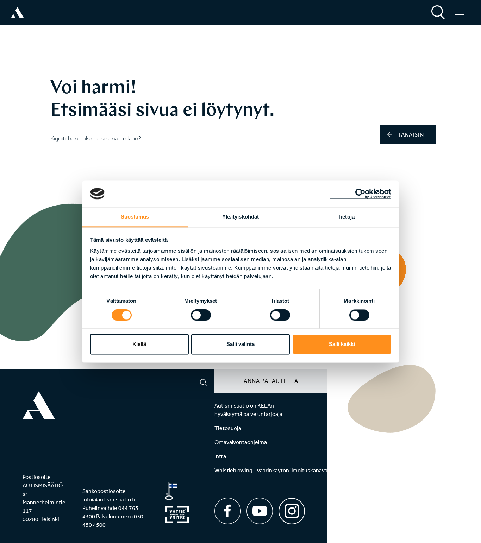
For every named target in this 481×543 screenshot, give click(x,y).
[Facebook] (227, 511)
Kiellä (139, 344)
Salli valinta (240, 344)
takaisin (411, 134)
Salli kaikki (342, 344)
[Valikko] (459, 12)
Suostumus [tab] (135, 217)
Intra (220, 456)
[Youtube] (259, 511)
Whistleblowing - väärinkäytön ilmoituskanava (270, 470)
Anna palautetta (271, 380)
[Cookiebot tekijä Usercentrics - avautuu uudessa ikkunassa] (360, 193)
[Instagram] (292, 508)
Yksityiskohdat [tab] (240, 217)
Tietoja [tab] (346, 217)
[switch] (201, 315)
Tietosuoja (227, 427)
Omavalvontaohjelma (240, 442)
